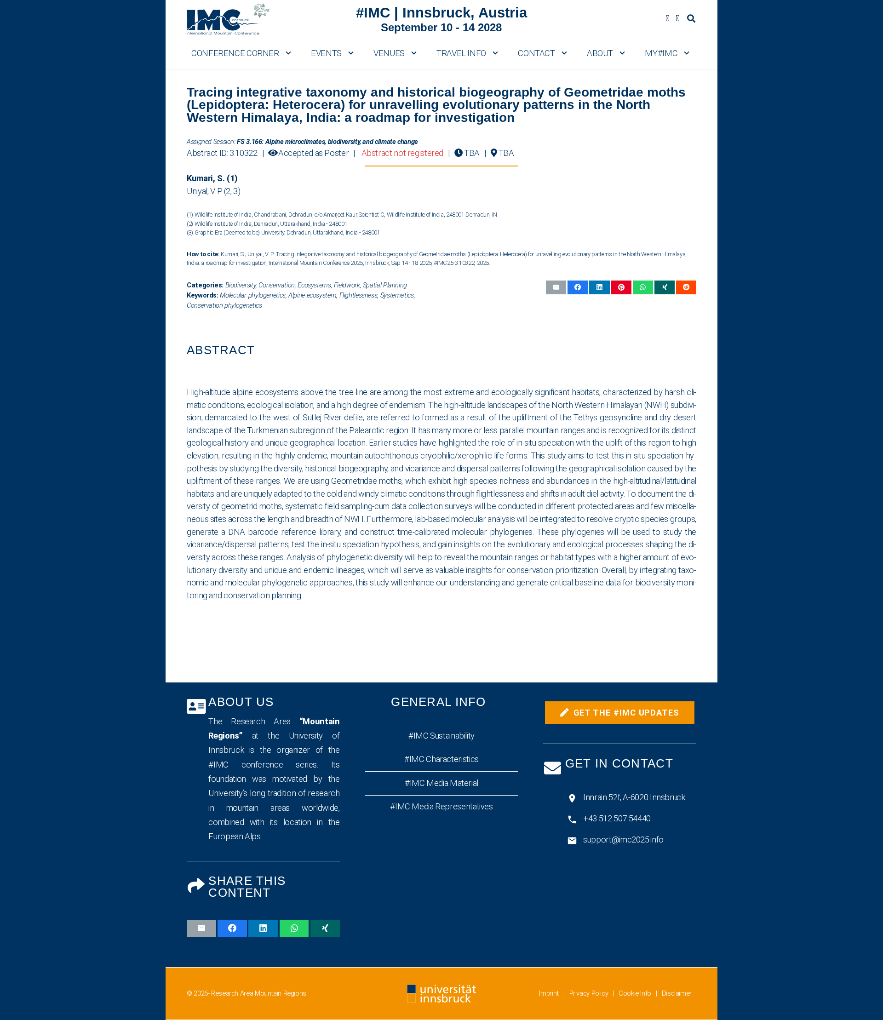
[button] (691, 18)
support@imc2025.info (623, 839)
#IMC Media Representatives (441, 807)
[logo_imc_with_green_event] (228, 18)
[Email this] (556, 287)
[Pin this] (621, 287)
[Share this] (578, 287)
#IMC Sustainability (441, 736)
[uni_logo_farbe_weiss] (441, 994)
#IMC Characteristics (441, 759)
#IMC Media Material (441, 783)
